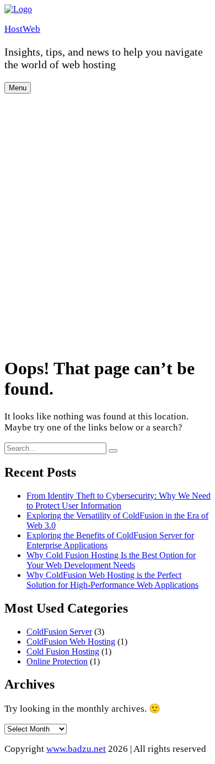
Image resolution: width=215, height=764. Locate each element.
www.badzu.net (76, 749)
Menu (17, 88)
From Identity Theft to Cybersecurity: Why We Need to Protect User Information (118, 500)
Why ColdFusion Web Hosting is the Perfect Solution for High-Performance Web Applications (112, 580)
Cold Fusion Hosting (62, 651)
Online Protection (57, 661)
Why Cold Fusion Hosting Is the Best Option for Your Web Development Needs (111, 560)
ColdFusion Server (59, 631)
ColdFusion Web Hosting (70, 641)
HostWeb (22, 29)
